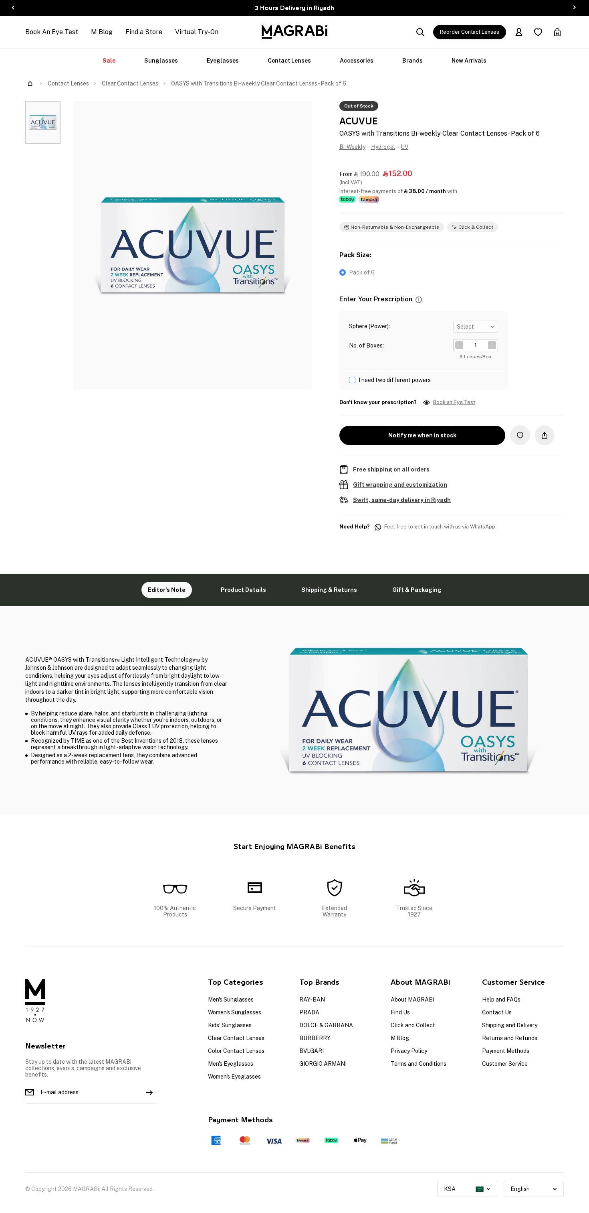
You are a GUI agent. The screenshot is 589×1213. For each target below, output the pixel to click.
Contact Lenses (289, 60)
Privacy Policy (409, 1051)
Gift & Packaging (417, 590)
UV (404, 147)
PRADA (309, 1012)
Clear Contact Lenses (130, 83)
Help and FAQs (501, 999)
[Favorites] (538, 32)
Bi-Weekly (352, 147)
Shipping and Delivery (509, 1025)
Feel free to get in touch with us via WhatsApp (439, 527)
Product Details (243, 590)
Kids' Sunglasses (230, 1025)
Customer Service (505, 1064)
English (520, 1189)
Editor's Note (167, 590)
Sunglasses (161, 60)
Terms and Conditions (418, 1064)
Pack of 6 (362, 272)
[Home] (30, 83)
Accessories (356, 60)
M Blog (102, 32)
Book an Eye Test (454, 402)
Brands (412, 60)
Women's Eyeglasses (234, 1076)
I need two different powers (395, 380)
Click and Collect (413, 1025)
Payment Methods (505, 1051)
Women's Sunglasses (234, 1012)
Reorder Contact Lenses (469, 32)
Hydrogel (383, 147)
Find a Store (143, 32)
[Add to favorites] (520, 435)
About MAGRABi (412, 999)
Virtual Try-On (196, 32)
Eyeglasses (223, 60)
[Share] (544, 435)
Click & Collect (475, 227)
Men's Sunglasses (231, 999)
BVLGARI (311, 1051)
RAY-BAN (312, 999)
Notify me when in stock (422, 435)
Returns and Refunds (509, 1038)
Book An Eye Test (51, 32)
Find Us (400, 1012)
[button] (419, 299)
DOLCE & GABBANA (326, 1025)
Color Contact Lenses (236, 1051)
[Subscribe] (149, 1092)
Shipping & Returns (329, 590)
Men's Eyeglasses (230, 1064)
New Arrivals (469, 60)
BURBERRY (315, 1038)
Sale (109, 60)
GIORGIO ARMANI (323, 1064)
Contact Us (497, 1012)
